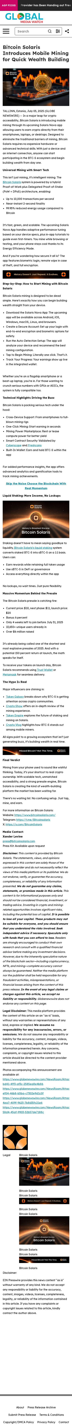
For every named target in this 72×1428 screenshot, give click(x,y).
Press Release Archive (41, 1407)
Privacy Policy (46, 1422)
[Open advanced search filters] (58, 31)
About (20, 1407)
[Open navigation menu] (6, 31)
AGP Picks (9, 5)
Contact (64, 1422)
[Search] (50, 31)
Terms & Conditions (51, 1414)
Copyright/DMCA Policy (18, 1422)
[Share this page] (67, 31)
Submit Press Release (22, 1414)
